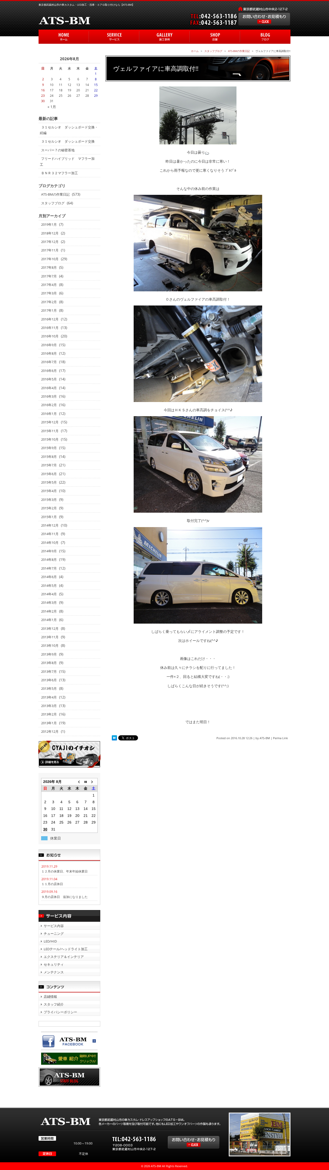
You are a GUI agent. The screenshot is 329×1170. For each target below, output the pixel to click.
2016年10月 (50, 336)
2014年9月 (49, 551)
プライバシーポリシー (60, 1012)
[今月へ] (85, 781)
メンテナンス (54, 972)
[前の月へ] (77, 781)
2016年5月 (49, 379)
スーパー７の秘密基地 (58, 150)
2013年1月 (49, 723)
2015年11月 (50, 431)
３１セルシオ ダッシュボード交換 (68, 141)
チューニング (54, 933)
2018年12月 (50, 233)
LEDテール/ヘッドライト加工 (66, 949)
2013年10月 (50, 645)
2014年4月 (49, 594)
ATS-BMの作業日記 (55, 194)
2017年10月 (50, 259)
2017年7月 (49, 276)
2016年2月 (49, 405)
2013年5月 (49, 688)
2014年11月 (50, 533)
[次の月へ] (93, 781)
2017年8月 (49, 267)
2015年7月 (49, 465)
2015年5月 (49, 482)
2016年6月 (49, 370)
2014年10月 (50, 542)
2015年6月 (49, 474)
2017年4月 (49, 284)
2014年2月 (49, 611)
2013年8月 (49, 662)
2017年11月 (50, 250)
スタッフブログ (53, 203)
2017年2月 (49, 302)
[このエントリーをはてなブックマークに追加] (114, 738)
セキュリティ (54, 964)
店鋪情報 (50, 996)
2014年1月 (49, 619)
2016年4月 (49, 388)
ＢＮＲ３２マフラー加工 (59, 173)
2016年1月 (49, 413)
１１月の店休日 (52, 884)
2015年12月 (50, 422)
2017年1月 (49, 310)
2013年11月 (50, 637)
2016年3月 (49, 396)
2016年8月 (49, 353)
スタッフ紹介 (54, 1004)
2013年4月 (49, 697)
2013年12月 (50, 628)
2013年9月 (49, 654)
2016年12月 (50, 319)
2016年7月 (49, 362)
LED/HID (50, 941)
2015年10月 (50, 439)
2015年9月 (49, 448)
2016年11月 (50, 327)
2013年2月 (49, 714)
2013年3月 (49, 705)
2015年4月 (49, 490)
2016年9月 (49, 345)
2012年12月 (50, 731)
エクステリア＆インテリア (64, 956)
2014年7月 (49, 568)
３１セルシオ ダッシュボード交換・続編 (69, 130)
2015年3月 (49, 499)
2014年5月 (49, 585)
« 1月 (52, 106)
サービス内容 (54, 925)
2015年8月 (49, 456)
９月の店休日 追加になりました (64, 897)
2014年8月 (49, 559)
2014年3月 (49, 602)
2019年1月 (49, 224)
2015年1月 (49, 516)
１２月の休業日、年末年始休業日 (64, 871)
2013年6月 (49, 680)
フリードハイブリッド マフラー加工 (67, 161)
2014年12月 (50, 525)
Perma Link (280, 738)
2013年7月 (49, 671)
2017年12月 (50, 241)
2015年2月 (49, 508)
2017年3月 (49, 293)
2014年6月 (49, 576)
